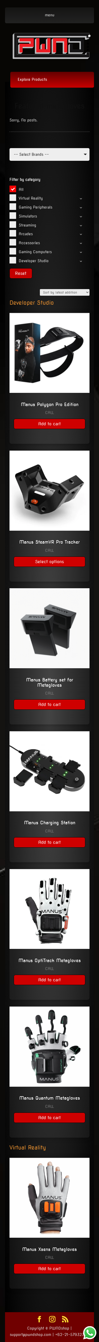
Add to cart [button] (49, 423)
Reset (20, 273)
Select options (49, 561)
